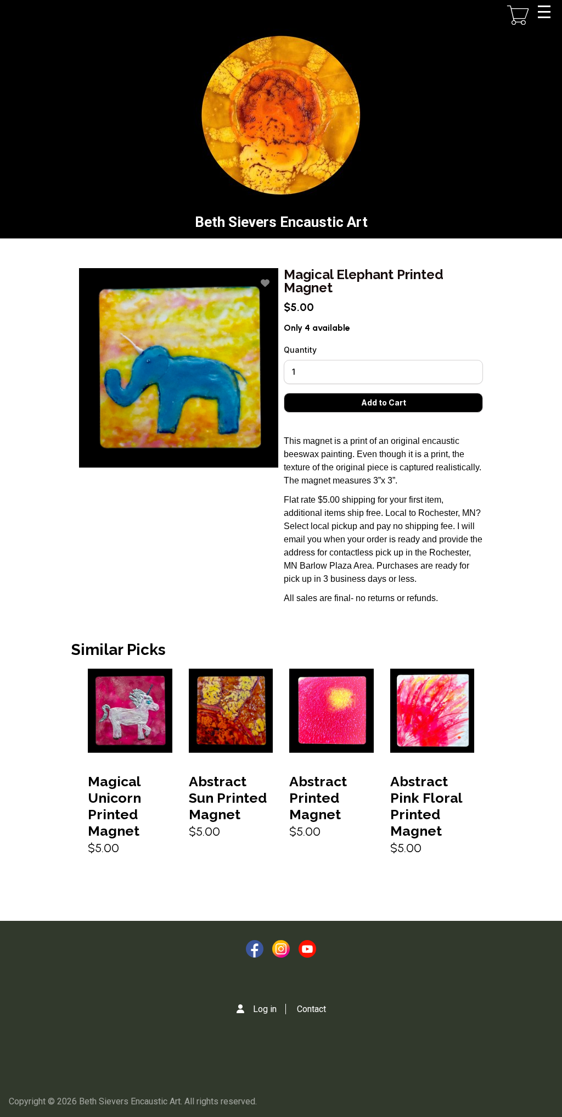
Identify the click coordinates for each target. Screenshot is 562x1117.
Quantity (300, 349)
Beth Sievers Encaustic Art (281, 222)
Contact (311, 1009)
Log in (265, 1009)
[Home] (281, 115)
